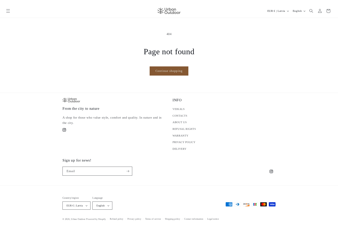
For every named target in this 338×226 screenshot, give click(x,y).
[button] (8, 11)
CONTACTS (180, 115)
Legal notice (213, 219)
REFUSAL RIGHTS (184, 128)
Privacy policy (134, 219)
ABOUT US (180, 122)
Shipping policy (172, 219)
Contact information (193, 219)
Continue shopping (169, 71)
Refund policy (116, 219)
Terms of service (153, 219)
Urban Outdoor (78, 219)
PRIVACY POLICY (184, 142)
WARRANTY (180, 135)
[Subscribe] (128, 171)
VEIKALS (179, 108)
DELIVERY (179, 148)
